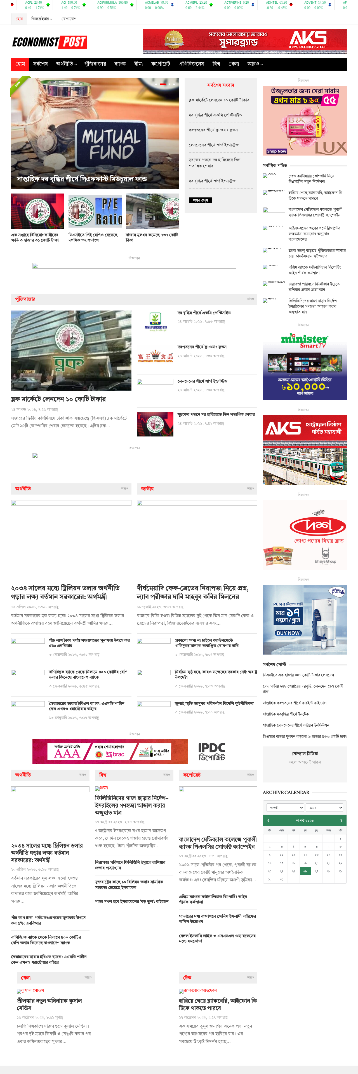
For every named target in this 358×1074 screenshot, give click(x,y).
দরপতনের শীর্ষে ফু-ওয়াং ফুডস (213, 130)
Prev (16, 133)
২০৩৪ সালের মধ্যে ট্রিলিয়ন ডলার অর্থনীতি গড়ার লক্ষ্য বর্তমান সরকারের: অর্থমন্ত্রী (47, 853)
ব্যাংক (120, 64)
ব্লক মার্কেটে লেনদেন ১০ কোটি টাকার (219, 100)
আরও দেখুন (200, 200)
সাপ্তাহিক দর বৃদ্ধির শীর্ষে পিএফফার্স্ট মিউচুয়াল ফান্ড (82, 179)
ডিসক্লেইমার (40, 19)
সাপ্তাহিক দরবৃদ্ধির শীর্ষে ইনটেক (286, 714)
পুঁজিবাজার (95, 64)
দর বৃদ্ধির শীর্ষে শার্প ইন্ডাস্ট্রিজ (212, 181)
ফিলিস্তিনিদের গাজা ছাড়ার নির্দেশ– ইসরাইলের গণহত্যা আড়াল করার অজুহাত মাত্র (131, 806)
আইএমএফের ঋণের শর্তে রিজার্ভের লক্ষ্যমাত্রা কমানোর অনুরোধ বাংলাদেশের (314, 234)
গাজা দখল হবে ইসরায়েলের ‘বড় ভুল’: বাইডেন (132, 902)
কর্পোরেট (160, 64)
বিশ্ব (216, 64)
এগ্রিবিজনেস (191, 64)
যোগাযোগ (69, 19)
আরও (253, 64)
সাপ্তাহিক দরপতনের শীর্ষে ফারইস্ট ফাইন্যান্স (294, 703)
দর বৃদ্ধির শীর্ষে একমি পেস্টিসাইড (215, 115)
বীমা (138, 64)
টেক (187, 977)
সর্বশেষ (40, 64)
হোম (19, 19)
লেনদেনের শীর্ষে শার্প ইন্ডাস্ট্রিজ (214, 145)
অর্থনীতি (64, 64)
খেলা (234, 64)
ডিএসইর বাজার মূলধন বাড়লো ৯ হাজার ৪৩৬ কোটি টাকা (305, 737)
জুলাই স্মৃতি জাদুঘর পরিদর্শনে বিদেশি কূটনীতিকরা (215, 704)
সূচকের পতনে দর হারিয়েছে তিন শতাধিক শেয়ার (216, 415)
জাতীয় (147, 488)
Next (173, 133)
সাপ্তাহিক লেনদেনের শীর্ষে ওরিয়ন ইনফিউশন (296, 725)
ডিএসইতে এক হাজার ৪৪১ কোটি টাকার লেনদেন (298, 675)
